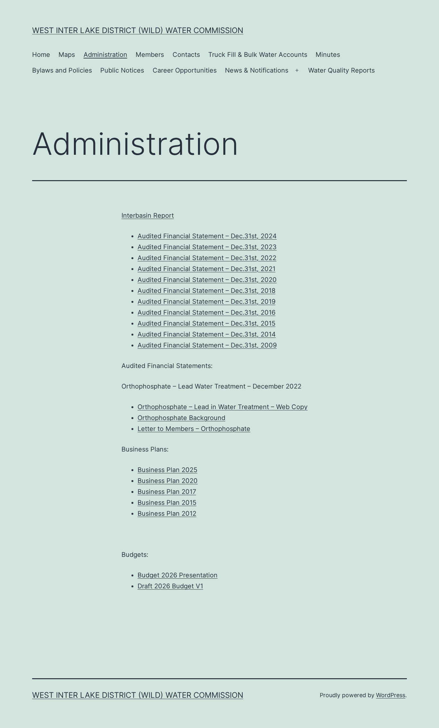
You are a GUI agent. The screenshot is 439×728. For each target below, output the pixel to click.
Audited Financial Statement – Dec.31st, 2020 (207, 280)
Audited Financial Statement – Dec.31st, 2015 (206, 323)
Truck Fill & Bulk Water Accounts (257, 54)
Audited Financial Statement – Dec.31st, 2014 (207, 334)
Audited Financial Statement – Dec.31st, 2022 (207, 258)
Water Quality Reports (341, 70)
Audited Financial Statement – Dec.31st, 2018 (206, 290)
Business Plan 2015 (167, 502)
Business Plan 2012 (167, 513)
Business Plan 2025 (167, 470)
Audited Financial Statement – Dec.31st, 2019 (206, 301)
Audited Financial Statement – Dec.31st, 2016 (206, 312)
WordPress (390, 695)
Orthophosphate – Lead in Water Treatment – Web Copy (223, 407)
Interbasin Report (147, 215)
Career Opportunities (185, 70)
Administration (105, 54)
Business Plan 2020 (168, 481)
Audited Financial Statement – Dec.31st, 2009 (207, 345)
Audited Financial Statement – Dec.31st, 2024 (207, 236)
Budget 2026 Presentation (178, 575)
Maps (66, 54)
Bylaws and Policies (62, 70)
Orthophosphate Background (181, 418)
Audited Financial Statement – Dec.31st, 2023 (207, 247)
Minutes (328, 54)
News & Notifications (256, 70)
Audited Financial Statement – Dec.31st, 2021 (206, 269)
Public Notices (122, 70)
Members (150, 54)
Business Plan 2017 (167, 492)
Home (41, 54)
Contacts (186, 54)
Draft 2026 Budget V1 (170, 586)
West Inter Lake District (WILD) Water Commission (137, 30)
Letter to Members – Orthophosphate (194, 429)
